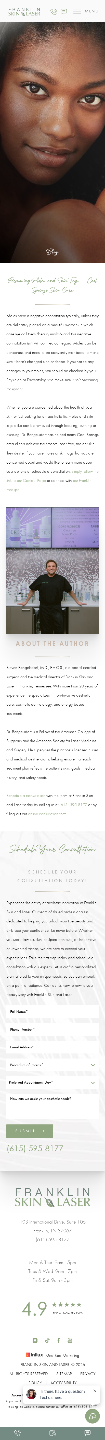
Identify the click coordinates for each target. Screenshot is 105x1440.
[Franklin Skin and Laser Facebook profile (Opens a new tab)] (58, 1339)
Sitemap (64, 1373)
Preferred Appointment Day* (31, 1082)
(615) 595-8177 (73, 804)
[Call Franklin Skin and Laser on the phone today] (53, 11)
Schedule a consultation (25, 795)
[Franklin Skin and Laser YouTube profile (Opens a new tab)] (70, 1339)
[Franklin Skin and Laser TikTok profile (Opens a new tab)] (47, 1339)
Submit (25, 1131)
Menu (92, 11)
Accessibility (63, 1383)
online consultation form (47, 813)
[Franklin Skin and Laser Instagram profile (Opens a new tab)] (35, 1339)
